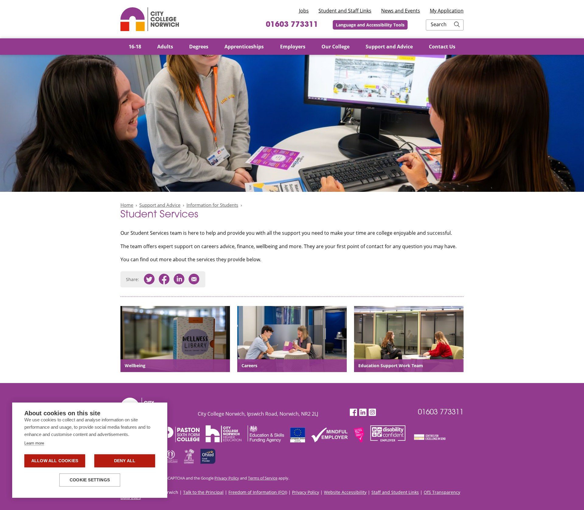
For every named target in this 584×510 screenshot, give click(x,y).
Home (126, 205)
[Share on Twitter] (149, 279)
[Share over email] (194, 279)
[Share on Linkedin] (179, 279)
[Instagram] (372, 412)
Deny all (125, 461)
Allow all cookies (54, 461)
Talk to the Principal (203, 492)
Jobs (304, 10)
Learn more (34, 443)
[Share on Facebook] (164, 279)
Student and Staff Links (344, 10)
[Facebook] (353, 412)
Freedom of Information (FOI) (257, 492)
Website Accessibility (345, 492)
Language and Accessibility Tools (370, 25)
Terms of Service (262, 478)
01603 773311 (292, 25)
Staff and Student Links (395, 492)
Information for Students (212, 205)
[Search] (457, 24)
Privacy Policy (226, 478)
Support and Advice (159, 205)
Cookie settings (90, 480)
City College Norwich (149, 19)
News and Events (400, 10)
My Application (447, 10)
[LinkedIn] (363, 412)
